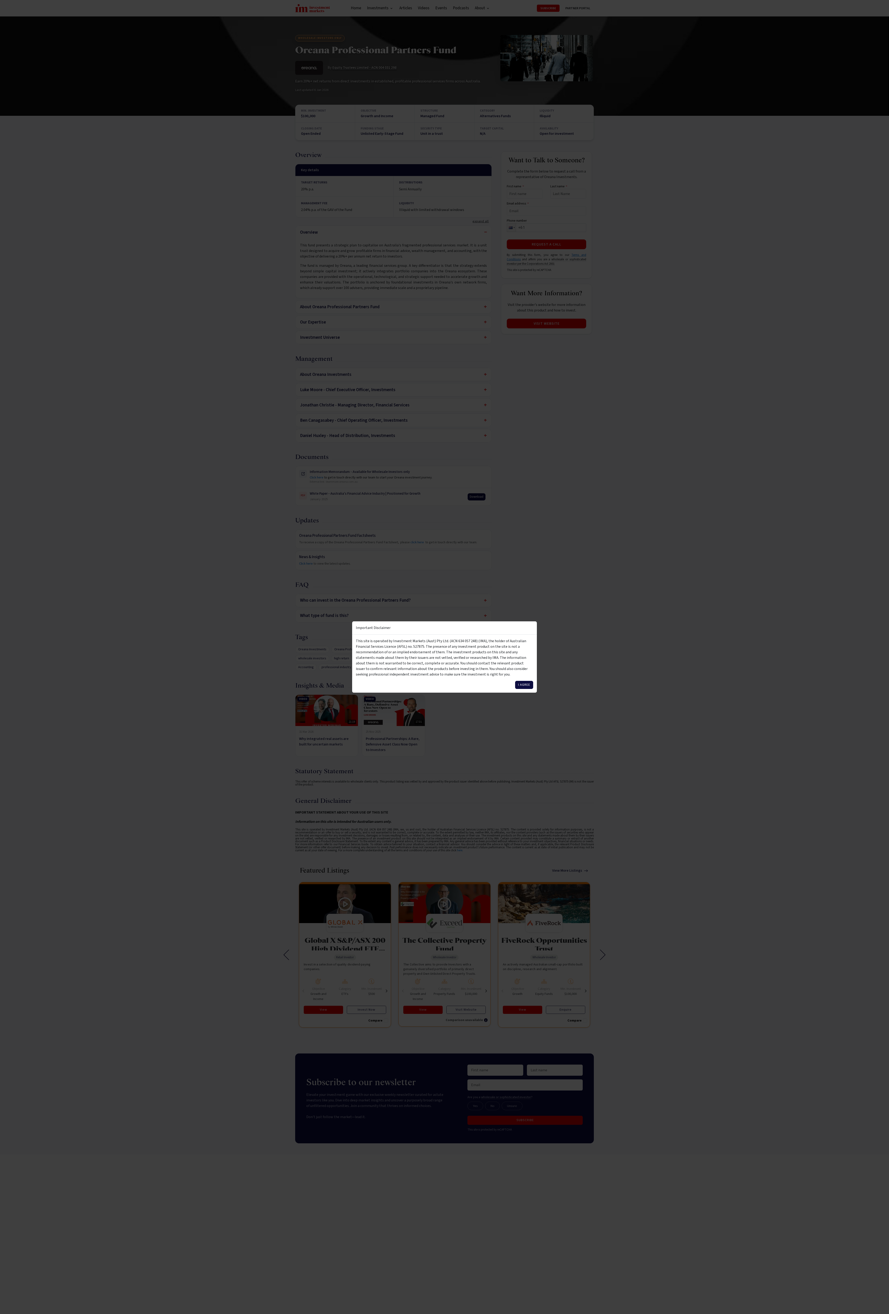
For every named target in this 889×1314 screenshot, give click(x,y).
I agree (524, 684)
